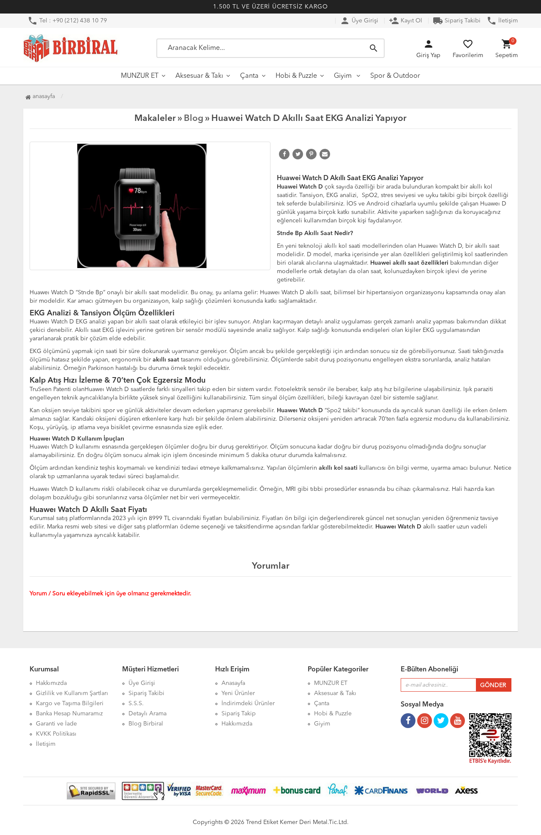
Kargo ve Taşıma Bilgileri (70, 703)
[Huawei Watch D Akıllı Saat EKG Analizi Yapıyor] (150, 206)
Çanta (249, 76)
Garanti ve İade (56, 724)
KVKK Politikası (56, 734)
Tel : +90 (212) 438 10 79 (67, 21)
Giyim (343, 76)
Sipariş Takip (238, 714)
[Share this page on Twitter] (298, 154)
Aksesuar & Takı (199, 76)
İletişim (502, 21)
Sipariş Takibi (457, 21)
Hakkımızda (51, 683)
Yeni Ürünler (238, 693)
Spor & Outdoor (395, 76)
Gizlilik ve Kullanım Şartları (72, 693)
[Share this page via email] (325, 154)
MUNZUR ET (139, 76)
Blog (193, 118)
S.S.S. (136, 703)
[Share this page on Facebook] (284, 154)
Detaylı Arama (147, 714)
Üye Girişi (359, 21)
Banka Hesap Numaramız (69, 714)
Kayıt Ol (405, 21)
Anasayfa (43, 96)
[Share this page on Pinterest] (311, 154)
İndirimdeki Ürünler (248, 703)
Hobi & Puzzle (296, 76)
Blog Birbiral (145, 724)
